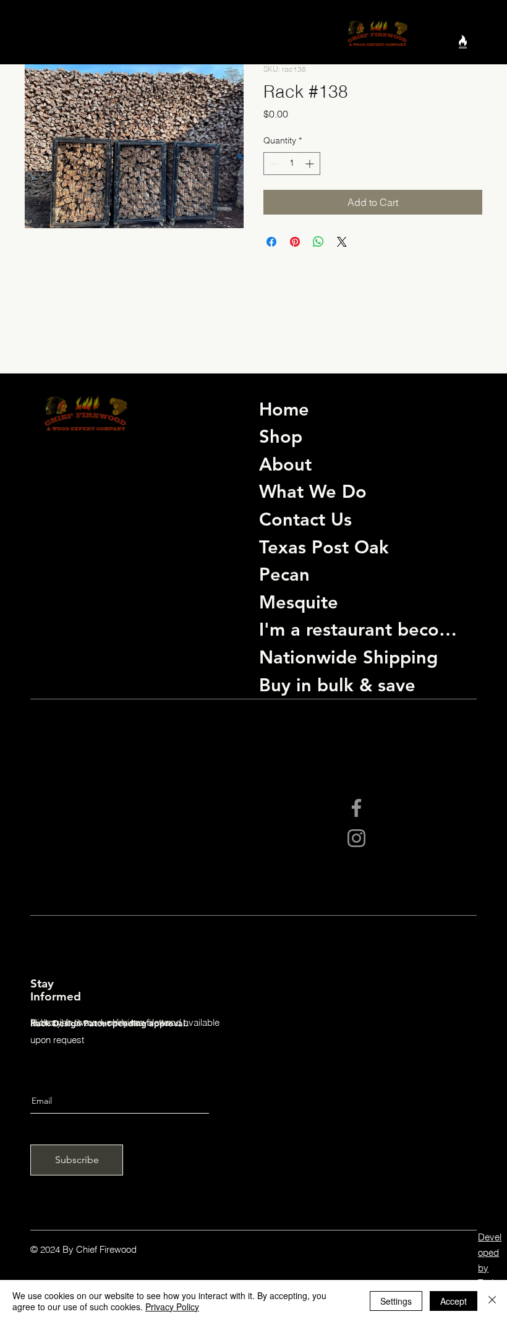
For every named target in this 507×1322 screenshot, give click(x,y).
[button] (463, 45)
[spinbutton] (292, 163)
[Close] (492, 1301)
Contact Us (305, 519)
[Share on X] (341, 241)
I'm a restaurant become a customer (365, 629)
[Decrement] (273, 163)
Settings (396, 1301)
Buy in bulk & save (337, 685)
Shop (280, 436)
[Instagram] (356, 838)
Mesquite (298, 602)
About (285, 464)
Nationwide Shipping (348, 657)
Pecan (284, 574)
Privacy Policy (172, 1306)
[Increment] (310, 163)
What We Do (313, 491)
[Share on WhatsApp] (318, 241)
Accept (453, 1301)
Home (284, 409)
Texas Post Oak (324, 547)
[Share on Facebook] (271, 241)
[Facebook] (356, 808)
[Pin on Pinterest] (295, 241)
